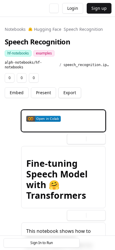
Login (72, 8)
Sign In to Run (41, 242)
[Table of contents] (96, 243)
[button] (63, 121)
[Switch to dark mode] (54, 8)
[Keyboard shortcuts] (106, 243)
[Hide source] (80, 115)
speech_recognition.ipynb (86, 65)
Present (43, 92)
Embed (17, 92)
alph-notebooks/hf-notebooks (23, 64)
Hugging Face (47, 29)
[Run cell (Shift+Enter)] (70, 115)
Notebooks (15, 29)
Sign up (99, 8)
